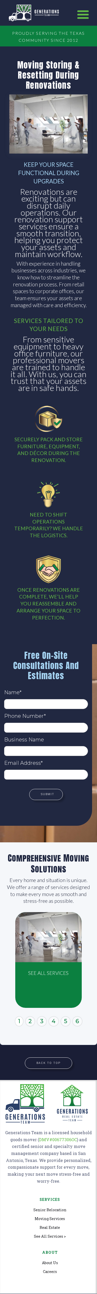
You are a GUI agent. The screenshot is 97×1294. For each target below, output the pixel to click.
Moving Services (50, 1219)
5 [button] (65, 1021)
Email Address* (23, 763)
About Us (50, 1263)
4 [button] (54, 1021)
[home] (39, 13)
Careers (50, 1272)
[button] (83, 15)
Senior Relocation (49, 1210)
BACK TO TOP (48, 1063)
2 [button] (30, 1021)
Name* (12, 692)
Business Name (24, 740)
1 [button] (19, 1021)
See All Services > (50, 1236)
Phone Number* (25, 716)
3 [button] (41, 1021)
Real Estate (50, 1228)
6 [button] (77, 1021)
